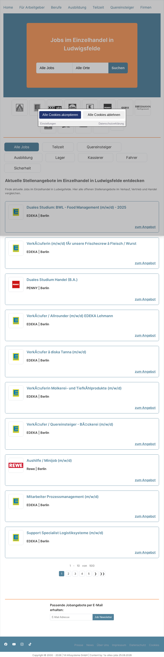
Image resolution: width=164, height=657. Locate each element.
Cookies (154, 645)
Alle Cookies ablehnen (104, 114)
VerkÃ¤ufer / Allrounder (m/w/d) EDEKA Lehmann (70, 316)
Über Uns (103, 645)
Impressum (119, 645)
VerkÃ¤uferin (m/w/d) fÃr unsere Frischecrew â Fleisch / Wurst (81, 243)
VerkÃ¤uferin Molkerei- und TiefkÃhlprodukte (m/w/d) (74, 388)
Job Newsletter (103, 617)
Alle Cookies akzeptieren (60, 114)
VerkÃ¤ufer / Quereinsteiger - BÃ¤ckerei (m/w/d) (70, 424)
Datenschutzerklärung (111, 123)
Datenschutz (137, 645)
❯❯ (102, 573)
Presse (78, 645)
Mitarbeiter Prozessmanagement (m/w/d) (63, 497)
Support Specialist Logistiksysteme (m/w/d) (65, 533)
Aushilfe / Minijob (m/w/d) (49, 460)
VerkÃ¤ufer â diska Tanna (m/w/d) (56, 352)
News (90, 645)
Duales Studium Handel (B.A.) (52, 280)
